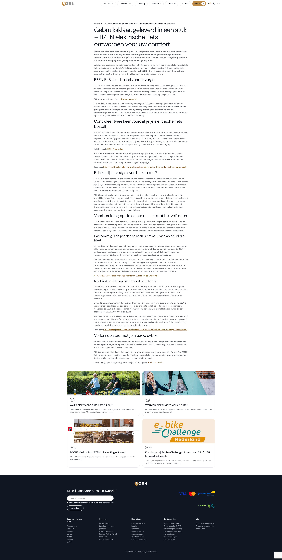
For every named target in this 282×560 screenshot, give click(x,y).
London (70, 534)
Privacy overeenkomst (205, 526)
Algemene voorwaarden (205, 523)
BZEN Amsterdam (115, 149)
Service (155, 3)
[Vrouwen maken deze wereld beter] (178, 393)
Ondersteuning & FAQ (172, 526)
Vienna (70, 531)
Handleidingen (169, 539)
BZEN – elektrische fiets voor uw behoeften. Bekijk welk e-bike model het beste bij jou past (144, 167)
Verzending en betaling (173, 529)
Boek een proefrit (129, 99)
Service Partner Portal (108, 534)
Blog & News (104, 523)
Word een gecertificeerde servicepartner (137, 531)
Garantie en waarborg (172, 531)
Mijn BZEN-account (171, 523)
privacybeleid (109, 503)
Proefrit (197, 3)
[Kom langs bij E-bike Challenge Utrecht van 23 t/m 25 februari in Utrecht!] (178, 443)
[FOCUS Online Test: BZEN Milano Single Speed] (103, 443)
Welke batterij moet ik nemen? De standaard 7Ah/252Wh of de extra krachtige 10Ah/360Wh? (145, 329)
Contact (171, 3)
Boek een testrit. (155, 362)
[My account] (214, 3)
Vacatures (103, 536)
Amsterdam (72, 526)
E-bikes (107, 3)
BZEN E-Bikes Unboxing (125, 275)
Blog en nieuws (104, 24)
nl (218, 4)
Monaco (70, 539)
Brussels (70, 529)
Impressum (200, 529)
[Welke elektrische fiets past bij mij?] (103, 393)
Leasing (141, 3)
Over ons (124, 3)
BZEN (96, 24)
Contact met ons (106, 539)
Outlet (185, 3)
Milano (69, 536)
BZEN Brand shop (106, 531)
